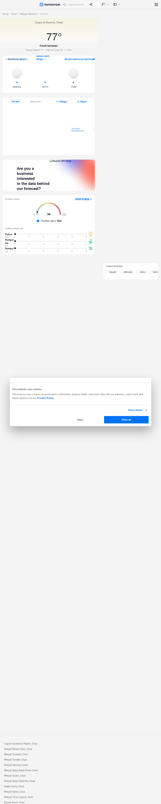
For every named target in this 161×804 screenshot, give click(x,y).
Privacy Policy (45, 398)
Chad (14, 13)
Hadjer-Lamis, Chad (14, 786)
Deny (80, 419)
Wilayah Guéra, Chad (14, 775)
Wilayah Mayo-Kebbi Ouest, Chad (21, 770)
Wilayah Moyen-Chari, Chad (18, 748)
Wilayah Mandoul (28, 13)
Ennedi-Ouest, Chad (14, 802)
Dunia (5, 13)
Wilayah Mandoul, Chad (16, 764)
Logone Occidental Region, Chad (20, 743)
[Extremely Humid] (17, 77)
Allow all (126, 419)
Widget (63, 101)
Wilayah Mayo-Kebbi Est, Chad (19, 780)
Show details (135, 410)
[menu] (156, 4)
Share (83, 101)
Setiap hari (35, 101)
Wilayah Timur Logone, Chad (18, 797)
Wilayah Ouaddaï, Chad (16, 754)
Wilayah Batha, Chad (14, 791)
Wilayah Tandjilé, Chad (15, 759)
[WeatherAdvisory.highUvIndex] (73, 77)
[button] (81, 4)
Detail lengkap (82, 199)
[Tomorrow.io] (50, 4)
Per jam (15, 101)
